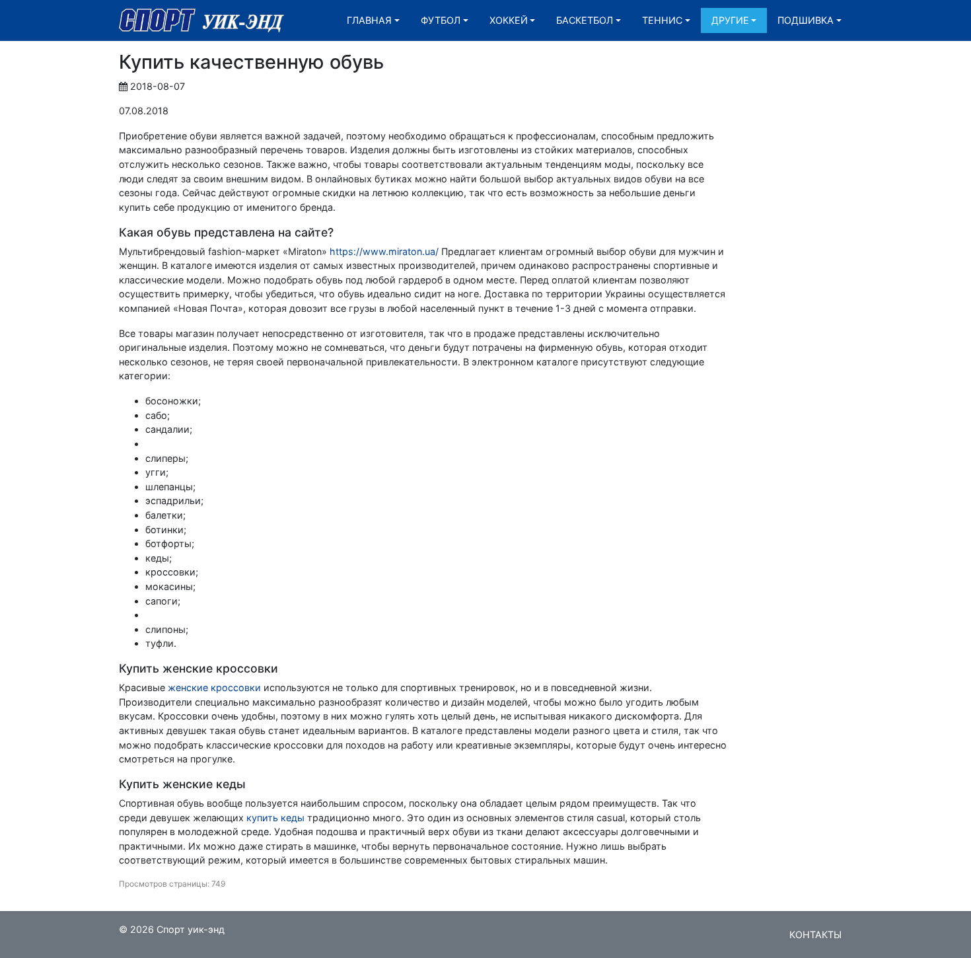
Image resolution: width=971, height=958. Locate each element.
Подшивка (805, 20)
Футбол (440, 20)
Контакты (815, 934)
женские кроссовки (214, 687)
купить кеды (275, 817)
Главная (369, 20)
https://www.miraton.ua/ (384, 251)
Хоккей (508, 20)
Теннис (662, 20)
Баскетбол (584, 20)
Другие (730, 20)
